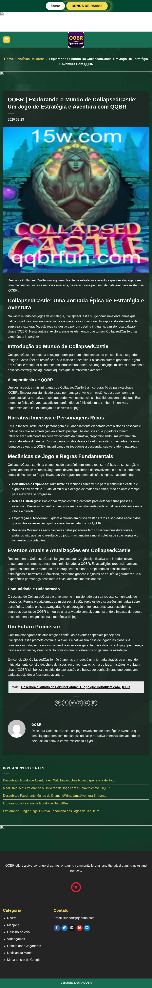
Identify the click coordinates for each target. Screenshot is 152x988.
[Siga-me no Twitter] (64, 928)
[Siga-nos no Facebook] (57, 928)
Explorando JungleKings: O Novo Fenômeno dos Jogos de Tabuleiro (51, 811)
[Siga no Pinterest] (79, 928)
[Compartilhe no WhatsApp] (58, 703)
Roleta (11, 918)
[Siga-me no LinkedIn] (87, 928)
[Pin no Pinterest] (87, 703)
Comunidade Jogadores (24, 946)
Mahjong (13, 925)
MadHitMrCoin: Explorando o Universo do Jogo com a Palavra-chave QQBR (56, 788)
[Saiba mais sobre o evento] (76, 21)
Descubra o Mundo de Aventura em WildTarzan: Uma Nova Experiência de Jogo (59, 780)
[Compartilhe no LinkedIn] (94, 703)
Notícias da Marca (31, 59)
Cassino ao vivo (18, 932)
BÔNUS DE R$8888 (87, 6)
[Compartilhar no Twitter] (72, 703)
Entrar (55, 6)
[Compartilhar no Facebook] (65, 703)
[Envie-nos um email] (72, 928)
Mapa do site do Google (24, 959)
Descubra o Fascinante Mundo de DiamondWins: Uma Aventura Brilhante (54, 795)
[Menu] (6, 39)
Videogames (16, 939)
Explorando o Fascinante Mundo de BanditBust (36, 803)
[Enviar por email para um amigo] (79, 703)
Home (8, 59)
